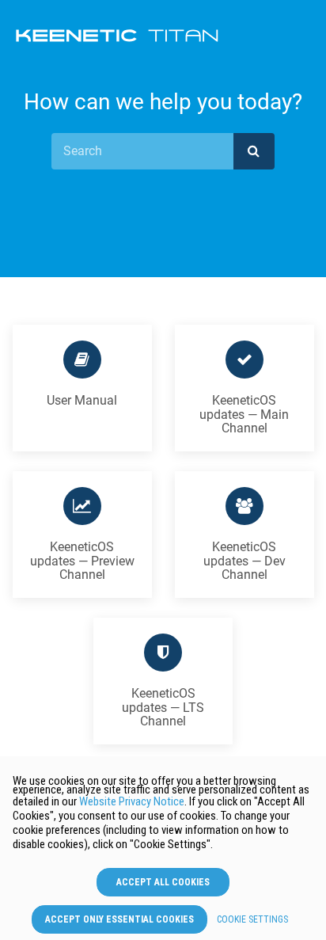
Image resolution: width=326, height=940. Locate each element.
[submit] (254, 151)
